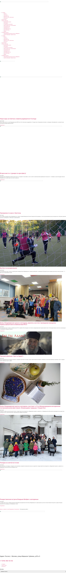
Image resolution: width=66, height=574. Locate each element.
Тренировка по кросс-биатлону (10, 213)
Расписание (4, 19)
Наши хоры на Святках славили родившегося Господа (18, 119)
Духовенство (6, 16)
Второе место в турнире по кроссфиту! (13, 173)
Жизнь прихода (5, 20)
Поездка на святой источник (9, 463)
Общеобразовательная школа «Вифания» (12, 33)
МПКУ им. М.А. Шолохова (9, 17)
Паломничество (7, 26)
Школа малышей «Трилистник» (10, 34)
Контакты (5, 18)
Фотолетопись (6, 53)
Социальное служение (8, 24)
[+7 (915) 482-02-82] (1, 558)
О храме (3, 12)
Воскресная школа (7, 21)
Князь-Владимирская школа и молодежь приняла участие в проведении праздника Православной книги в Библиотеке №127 (28, 323)
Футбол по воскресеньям (8, 268)
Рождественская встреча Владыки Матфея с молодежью (19, 499)
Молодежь (6, 23)
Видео (5, 31)
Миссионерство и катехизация (10, 25)
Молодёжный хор (7, 28)
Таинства (5, 14)
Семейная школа (5, 32)
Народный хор (6, 27)
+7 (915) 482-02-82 (6, 561)
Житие (5, 13)
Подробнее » (2, 125)
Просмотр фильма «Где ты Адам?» (11, 356)
